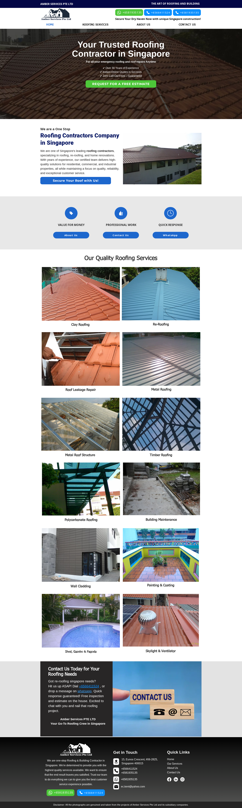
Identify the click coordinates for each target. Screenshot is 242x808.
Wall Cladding (81, 586)
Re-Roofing (161, 324)
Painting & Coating (160, 585)
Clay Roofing (80, 324)
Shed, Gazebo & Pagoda (80, 651)
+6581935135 (129, 779)
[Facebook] (169, 779)
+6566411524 (89, 686)
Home (170, 759)
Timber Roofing (161, 455)
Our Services (174, 763)
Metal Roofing (161, 389)
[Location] (116, 761)
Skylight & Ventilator (161, 651)
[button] (95, 25)
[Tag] (71, 213)
